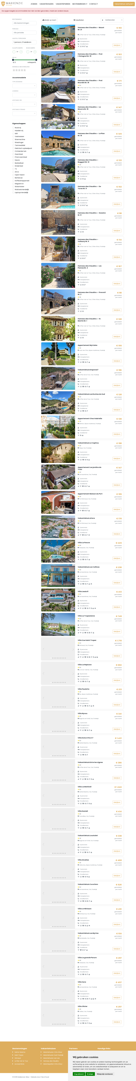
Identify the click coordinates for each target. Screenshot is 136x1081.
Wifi (16, 133)
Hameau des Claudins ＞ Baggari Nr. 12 (88, 161)
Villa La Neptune (84, 665)
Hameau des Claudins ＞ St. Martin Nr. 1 (89, 320)
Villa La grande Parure (87, 957)
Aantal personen (19, 38)
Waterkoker (19, 186)
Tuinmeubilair (20, 145)
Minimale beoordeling (21, 67)
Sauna (17, 160)
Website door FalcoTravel (40, 1077)
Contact (93, 4)
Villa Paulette (83, 689)
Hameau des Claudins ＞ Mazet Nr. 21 (91, 28)
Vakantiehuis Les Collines (88, 567)
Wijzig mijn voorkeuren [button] (105, 1074)
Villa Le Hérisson (84, 909)
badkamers (30, 48)
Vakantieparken (63, 4)
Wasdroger (19, 142)
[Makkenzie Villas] (12, 4)
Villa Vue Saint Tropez (87, 640)
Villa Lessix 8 (83, 591)
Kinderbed (19, 166)
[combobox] (102, 4)
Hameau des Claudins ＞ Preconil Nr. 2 (92, 293)
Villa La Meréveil (84, 787)
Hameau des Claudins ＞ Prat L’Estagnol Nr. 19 (90, 55)
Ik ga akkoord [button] (79, 1074)
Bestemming (17, 19)
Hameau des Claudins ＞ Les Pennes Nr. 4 (89, 267)
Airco (17, 172)
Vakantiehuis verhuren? (124, 4)
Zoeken (34, 4)
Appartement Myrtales (87, 345)
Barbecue (19, 178)
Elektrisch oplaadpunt (23, 148)
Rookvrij (18, 128)
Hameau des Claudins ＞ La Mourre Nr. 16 (89, 108)
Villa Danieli (83, 811)
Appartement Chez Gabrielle (90, 418)
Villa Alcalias (83, 860)
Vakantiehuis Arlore (86, 518)
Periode (15, 29)
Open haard (19, 175)
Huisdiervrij (19, 130)
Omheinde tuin (20, 151)
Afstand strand (18, 109)
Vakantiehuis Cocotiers (88, 884)
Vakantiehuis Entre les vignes (90, 762)
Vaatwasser (19, 136)
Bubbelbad (19, 163)
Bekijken (117, 45)
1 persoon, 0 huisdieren (22, 42)
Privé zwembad (21, 157)
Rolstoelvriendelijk (22, 189)
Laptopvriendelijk (21, 192)
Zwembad (19, 154)
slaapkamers (17, 48)
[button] (52, 47)
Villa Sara (82, 982)
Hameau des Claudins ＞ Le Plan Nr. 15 (91, 134)
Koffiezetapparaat (22, 181)
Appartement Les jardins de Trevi (89, 468)
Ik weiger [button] (90, 1074)
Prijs (14, 57)
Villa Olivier (82, 1006)
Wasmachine (20, 139)
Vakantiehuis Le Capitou (88, 443)
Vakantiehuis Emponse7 (88, 370)
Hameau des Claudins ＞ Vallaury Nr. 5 (88, 240)
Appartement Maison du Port (90, 494)
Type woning (17, 82)
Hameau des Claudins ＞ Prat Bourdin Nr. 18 (90, 81)
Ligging (15, 91)
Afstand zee (17, 100)
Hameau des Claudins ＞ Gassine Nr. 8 (92, 214)
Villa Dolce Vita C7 (85, 738)
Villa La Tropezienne (86, 616)
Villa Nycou (82, 713)
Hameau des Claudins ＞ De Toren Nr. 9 (89, 187)
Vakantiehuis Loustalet (88, 835)
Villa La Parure (84, 542)
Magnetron (19, 184)
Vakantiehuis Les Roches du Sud (91, 394)
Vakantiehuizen (46, 4)
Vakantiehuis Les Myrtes (88, 933)
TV (16, 169)
